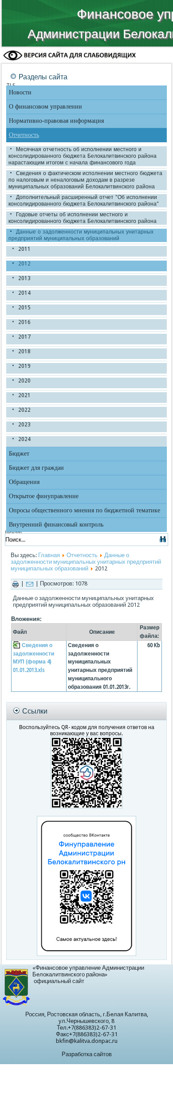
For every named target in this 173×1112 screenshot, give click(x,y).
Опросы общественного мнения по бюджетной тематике (84, 510)
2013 (24, 278)
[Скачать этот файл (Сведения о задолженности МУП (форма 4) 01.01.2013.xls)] (17, 645)
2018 (24, 351)
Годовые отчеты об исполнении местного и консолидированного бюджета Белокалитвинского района (82, 217)
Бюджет (19, 453)
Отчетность (24, 135)
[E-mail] (29, 583)
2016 (24, 322)
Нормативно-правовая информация (56, 120)
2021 (24, 395)
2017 (24, 337)
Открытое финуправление (44, 496)
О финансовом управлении (45, 106)
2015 (24, 307)
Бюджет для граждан (36, 467)
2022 (24, 410)
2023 (24, 424)
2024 (24, 439)
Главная (49, 555)
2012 (24, 264)
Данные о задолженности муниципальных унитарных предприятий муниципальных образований (80, 235)
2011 (24, 249)
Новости (20, 92)
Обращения (24, 482)
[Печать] (16, 583)
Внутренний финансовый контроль (56, 524)
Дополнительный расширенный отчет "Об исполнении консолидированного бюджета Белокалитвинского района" (83, 200)
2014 (24, 293)
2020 (24, 381)
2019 (24, 366)
